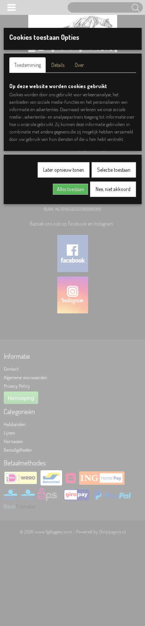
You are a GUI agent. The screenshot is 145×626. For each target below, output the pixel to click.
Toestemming (27, 65)
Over (79, 65)
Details (57, 65)
